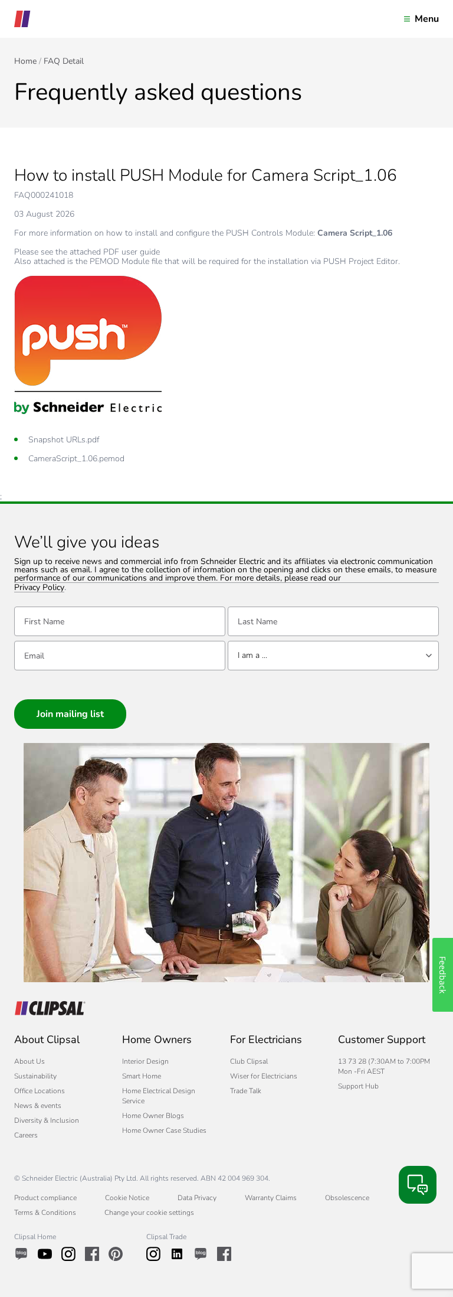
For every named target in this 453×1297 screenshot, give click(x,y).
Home (25, 61)
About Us (29, 1061)
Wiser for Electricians (263, 1076)
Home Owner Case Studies (164, 1130)
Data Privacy (197, 1198)
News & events (37, 1105)
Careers (26, 1135)
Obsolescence (347, 1198)
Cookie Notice (127, 1198)
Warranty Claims (271, 1198)
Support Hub (358, 1086)
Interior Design (145, 1061)
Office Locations (39, 1091)
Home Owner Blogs (153, 1115)
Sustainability (35, 1076)
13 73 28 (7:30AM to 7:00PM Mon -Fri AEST (384, 1066)
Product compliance (45, 1198)
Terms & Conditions (45, 1212)
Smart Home (141, 1076)
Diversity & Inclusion (46, 1120)
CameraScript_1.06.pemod (76, 458)
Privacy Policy (39, 588)
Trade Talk (245, 1091)
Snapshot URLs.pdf (63, 439)
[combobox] (333, 655)
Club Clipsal (249, 1061)
